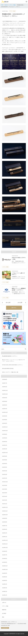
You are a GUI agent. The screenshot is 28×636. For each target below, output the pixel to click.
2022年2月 (4, 478)
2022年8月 (4, 459)
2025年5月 (4, 405)
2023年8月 (4, 434)
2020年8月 (4, 522)
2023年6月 (4, 438)
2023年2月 (4, 448)
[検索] (26, 349)
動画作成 (4, 609)
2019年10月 (5, 547)
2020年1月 (4, 536)
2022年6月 (4, 463)
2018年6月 (4, 576)
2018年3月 (4, 587)
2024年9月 (4, 416)
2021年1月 (4, 503)
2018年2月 (4, 591)
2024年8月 (4, 419)
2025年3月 (4, 408)
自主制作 (4, 613)
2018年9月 (4, 573)
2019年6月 (4, 558)
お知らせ (4, 602)
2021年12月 (5, 481)
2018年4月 (4, 584)
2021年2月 (4, 500)
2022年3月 (4, 474)
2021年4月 (4, 496)
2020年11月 (4, 511)
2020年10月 (5, 514)
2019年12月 (5, 540)
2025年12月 (5, 390)
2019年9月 (4, 551)
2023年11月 (4, 427)
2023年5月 (4, 441)
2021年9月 (4, 485)
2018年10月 (5, 569)
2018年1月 (4, 595)
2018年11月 (4, 565)
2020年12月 (5, 507)
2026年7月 (4, 383)
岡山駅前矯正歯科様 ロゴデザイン (10, 356)
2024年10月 (5, 412)
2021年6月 (4, 492)
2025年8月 (4, 401)
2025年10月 (5, 394)
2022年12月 (5, 452)
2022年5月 (4, 467)
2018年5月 (4, 580)
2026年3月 (4, 386)
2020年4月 (4, 529)
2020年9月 (4, 518)
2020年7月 (4, 525)
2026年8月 (4, 379)
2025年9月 (4, 397)
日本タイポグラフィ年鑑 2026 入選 (10, 372)
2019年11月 (4, 544)
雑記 (3, 617)
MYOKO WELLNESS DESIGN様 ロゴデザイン (12, 364)
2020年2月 (4, 533)
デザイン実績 (12, 11)
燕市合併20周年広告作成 (7, 368)
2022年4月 (4, 470)
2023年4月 (4, 445)
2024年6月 (4, 423)
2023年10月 (5, 430)
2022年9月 (4, 456)
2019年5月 (4, 562)
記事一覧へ (14, 307)
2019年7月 (4, 554)
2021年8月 (4, 489)
